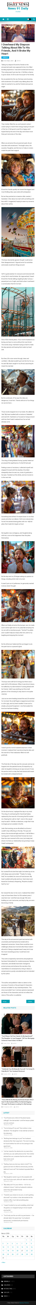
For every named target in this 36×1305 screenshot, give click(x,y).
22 (27, 1250)
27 (17, 1254)
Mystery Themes (24, 1303)
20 (17, 1250)
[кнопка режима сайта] (29, 19)
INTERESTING (8, 1288)
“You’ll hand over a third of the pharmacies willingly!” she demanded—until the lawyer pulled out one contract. (19, 1120)
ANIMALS (5, 57)
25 (8, 1254)
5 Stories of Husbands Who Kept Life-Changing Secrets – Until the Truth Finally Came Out (31, 1001)
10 (3, 1247)
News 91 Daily (18, 8)
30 (31, 1254)
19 (13, 1250)
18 (8, 1250)
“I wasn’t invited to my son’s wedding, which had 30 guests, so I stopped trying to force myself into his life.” (18, 1207)
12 (13, 1247)
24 (3, 1254)
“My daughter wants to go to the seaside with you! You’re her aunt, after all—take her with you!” (19, 1178)
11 (8, 1247)
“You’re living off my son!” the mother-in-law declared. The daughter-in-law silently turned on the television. (19, 1130)
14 (22, 1247)
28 (22, 1254)
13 (17, 1247)
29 (27, 1254)
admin (18, 61)
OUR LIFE (6, 1292)
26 (13, 1254)
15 (27, 1247)
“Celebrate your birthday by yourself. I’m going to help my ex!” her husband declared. (18, 1070)
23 (31, 1250)
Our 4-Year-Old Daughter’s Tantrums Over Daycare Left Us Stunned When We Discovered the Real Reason (7, 1001)
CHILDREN (7, 1285)
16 (31, 1247)
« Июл (3, 1262)
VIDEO (6, 1296)
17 (3, 1250)
